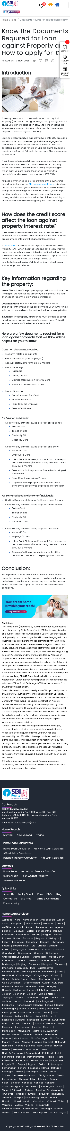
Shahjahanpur (47, 1075)
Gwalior (19, 986)
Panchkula (8, 1056)
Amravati (18, 927)
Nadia (16, 1042)
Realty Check (25, 894)
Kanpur (60, 1005)
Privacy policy (11, 903)
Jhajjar (45, 997)
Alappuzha (17, 923)
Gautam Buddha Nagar (15, 979)
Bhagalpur (32, 942)
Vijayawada (42, 1105)
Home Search (51, 5)
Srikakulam (32, 1086)
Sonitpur (50, 1082)
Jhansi (54, 997)
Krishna (20, 1019)
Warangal (46, 1108)
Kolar (55, 1012)
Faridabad (8, 975)
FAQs (49, 894)
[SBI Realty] (10, 2)
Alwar (60, 923)
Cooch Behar (56, 956)
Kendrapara (9, 1012)
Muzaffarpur (57, 1038)
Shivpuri (23, 1079)
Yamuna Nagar (57, 1112)
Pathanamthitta (35, 1056)
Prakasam (8, 1060)
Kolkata (19, 1016)
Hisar (42, 986)
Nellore (6, 1049)
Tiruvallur (31, 1093)
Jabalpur (44, 990)
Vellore (19, 1105)
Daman (55, 960)
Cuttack (21, 960)
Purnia (34, 1060)
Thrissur (29, 1090)
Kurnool (45, 1019)
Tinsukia (40, 1090)
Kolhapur (7, 1016)
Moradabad (51, 1034)
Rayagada (34, 1068)
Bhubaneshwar (21, 945)
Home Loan (10, 871)
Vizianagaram (30, 1108)
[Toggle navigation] (65, 5)
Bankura (58, 930)
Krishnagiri (33, 1019)
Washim (6, 1112)
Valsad (62, 1101)
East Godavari (46, 968)
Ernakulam (48, 971)
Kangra (38, 1005)
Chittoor (26, 956)
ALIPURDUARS (33, 923)
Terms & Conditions (47, 898)
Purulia (44, 1060)
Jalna (42, 993)
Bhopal (6, 945)
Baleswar (19, 930)
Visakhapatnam (11, 1108)
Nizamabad (32, 1049)
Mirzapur (27, 1034)
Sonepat (27, 1082)
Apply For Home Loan (57, 5)
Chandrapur (25, 953)
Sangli (43, 1071)
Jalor (50, 993)
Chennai (38, 953)
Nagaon (26, 1042)
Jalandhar (19, 993)
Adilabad (7, 919)
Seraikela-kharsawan (24, 1075)
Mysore (6, 1042)
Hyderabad (19, 990)
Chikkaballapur (10, 956)
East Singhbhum (31, 971)
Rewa (45, 1068)
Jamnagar (33, 997)
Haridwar (31, 986)
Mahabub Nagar (55, 1023)
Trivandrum (57, 1093)
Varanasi (7, 1105)
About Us (8, 894)
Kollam (29, 1016)
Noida (45, 1049)
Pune (19, 1060)
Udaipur (18, 1097)
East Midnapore (11, 971)
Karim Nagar (9, 1008)
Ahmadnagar (30, 919)
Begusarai (41, 938)
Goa (4, 982)
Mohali (38, 1034)
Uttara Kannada (21, 1101)
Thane (40, 835)
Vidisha (29, 1105)
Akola (5, 923)
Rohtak (55, 1068)
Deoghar (47, 964)
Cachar (46, 949)
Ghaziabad (45, 979)
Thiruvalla (17, 1090)
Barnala (6, 938)
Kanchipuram (24, 1005)
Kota (38, 1016)
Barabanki (8, 934)
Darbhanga (8, 964)
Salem (19, 1071)
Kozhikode (8, 1019)
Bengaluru (18, 942)
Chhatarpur (52, 953)
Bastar (17, 938)
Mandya (47, 1027)
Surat (59, 1086)
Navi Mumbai (24, 835)
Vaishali (51, 1101)
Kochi (47, 1012)
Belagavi (54, 938)
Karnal (22, 1008)
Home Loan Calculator (16, 848)
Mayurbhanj (51, 1030)
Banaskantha (43, 930)
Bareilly (36, 934)
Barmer (58, 934)
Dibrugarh (22, 968)
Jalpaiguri (7, 997)
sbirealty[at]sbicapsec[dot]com (19, 822)
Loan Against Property (35, 876)
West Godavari (22, 1112)
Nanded (20, 1045)
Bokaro (6, 949)
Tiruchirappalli (55, 1090)
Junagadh (29, 1001)
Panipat (20, 1056)
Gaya (33, 979)
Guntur (46, 982)
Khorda (37, 1012)
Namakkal (7, 1045)
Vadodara (39, 1101)
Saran (53, 1071)
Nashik (31, 1045)
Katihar (32, 1008)
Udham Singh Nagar (36, 1097)
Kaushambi (53, 1008)
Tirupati (20, 1093)
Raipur (21, 1064)
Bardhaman (22, 934)
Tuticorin (7, 1097)
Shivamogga (9, 1079)
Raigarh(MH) (57, 1060)
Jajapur (6, 993)
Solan (5, 1082)
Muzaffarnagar (39, 1038)
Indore (32, 990)
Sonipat (38, 1082)
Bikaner (42, 945)
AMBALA (6, 927)
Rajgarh (32, 1064)
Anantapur (42, 927)
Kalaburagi (8, 1005)
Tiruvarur (44, 1093)
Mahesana (8, 1027)
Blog (14, 19)
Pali (57, 1053)
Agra (17, 919)
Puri (26, 1060)
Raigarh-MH (8, 1064)
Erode (60, 971)
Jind (63, 997)
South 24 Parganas (12, 1086)
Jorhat (17, 1001)
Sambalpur (31, 1071)
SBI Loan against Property (43, 184)
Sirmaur (54, 1079)
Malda (37, 1027)
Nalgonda (60, 1042)
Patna (60, 1056)
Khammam (24, 1012)
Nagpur (38, 1042)
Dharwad (60, 964)
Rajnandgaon (55, 1064)
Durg (33, 968)
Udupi (53, 1097)
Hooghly (51, 986)
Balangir (6, 930)
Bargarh (46, 934)
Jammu (20, 997)
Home (5, 19)
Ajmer (60, 919)
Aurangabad (57, 927)
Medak (6, 1034)
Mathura (37, 1030)
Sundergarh (47, 1086)
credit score (11, 245)
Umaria (6, 1101)
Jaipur (54, 990)
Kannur (49, 1005)
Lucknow (15, 1023)
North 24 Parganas (12, 1053)
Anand (29, 927)
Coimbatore (40, 956)
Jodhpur (7, 1001)
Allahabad (48, 923)
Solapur (15, 1082)
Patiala (51, 1056)
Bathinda (28, 938)
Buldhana (34, 949)
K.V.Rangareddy (47, 1001)
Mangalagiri (8, 1030)
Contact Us (10, 898)
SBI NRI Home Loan (14, 880)
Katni (41, 1008)
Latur (4, 1023)
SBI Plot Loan (10, 876)
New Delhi (18, 1049)
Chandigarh (8, 953)
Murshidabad (21, 1038)
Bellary (6, 942)
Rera (40, 894)
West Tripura (40, 1112)
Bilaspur (53, 945)
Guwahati (7, 986)
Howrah (6, 990)
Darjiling (22, 964)
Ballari (30, 930)
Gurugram (58, 982)
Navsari (58, 1045)
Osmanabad (32, 1053)
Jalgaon (31, 993)
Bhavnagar (58, 942)
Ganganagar (41, 975)
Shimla (61, 1075)
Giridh (57, 979)
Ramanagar (9, 1068)
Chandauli (58, 949)
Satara (6, 1075)
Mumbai (8, 835)
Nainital (49, 1042)
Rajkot (42, 1064)
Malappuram (24, 1027)
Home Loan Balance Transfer (38, 871)
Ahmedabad (47, 919)
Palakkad (47, 1053)
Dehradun (34, 964)
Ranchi (22, 1068)
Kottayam (48, 1016)
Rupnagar (7, 1071)
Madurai (39, 1023)
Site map (26, 898)
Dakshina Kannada (38, 960)
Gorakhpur (15, 982)
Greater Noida (32, 982)
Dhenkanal (8, 968)
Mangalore (24, 1030)
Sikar (33, 1079)
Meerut (16, 1034)
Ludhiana (27, 1023)
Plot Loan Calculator (52, 857)
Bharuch (44, 942)
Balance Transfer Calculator (20, 857)
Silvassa (42, 1079)
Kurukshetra (59, 1019)
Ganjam (55, 975)
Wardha (58, 1108)
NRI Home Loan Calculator (49, 848)
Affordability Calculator (17, 853)
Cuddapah (8, 960)
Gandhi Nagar (24, 975)
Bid (33, 945)
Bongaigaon (20, 949)
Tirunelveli (7, 1093)
